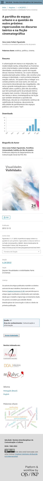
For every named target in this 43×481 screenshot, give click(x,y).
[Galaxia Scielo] (10, 359)
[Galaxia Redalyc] (13, 377)
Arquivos (12, 7)
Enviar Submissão (11, 335)
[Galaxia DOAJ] (12, 370)
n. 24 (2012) (22, 7)
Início (4, 7)
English (6, 394)
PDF (7, 217)
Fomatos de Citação (10, 252)
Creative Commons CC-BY (16, 291)
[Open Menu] (2, 2)
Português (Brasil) (10, 391)
